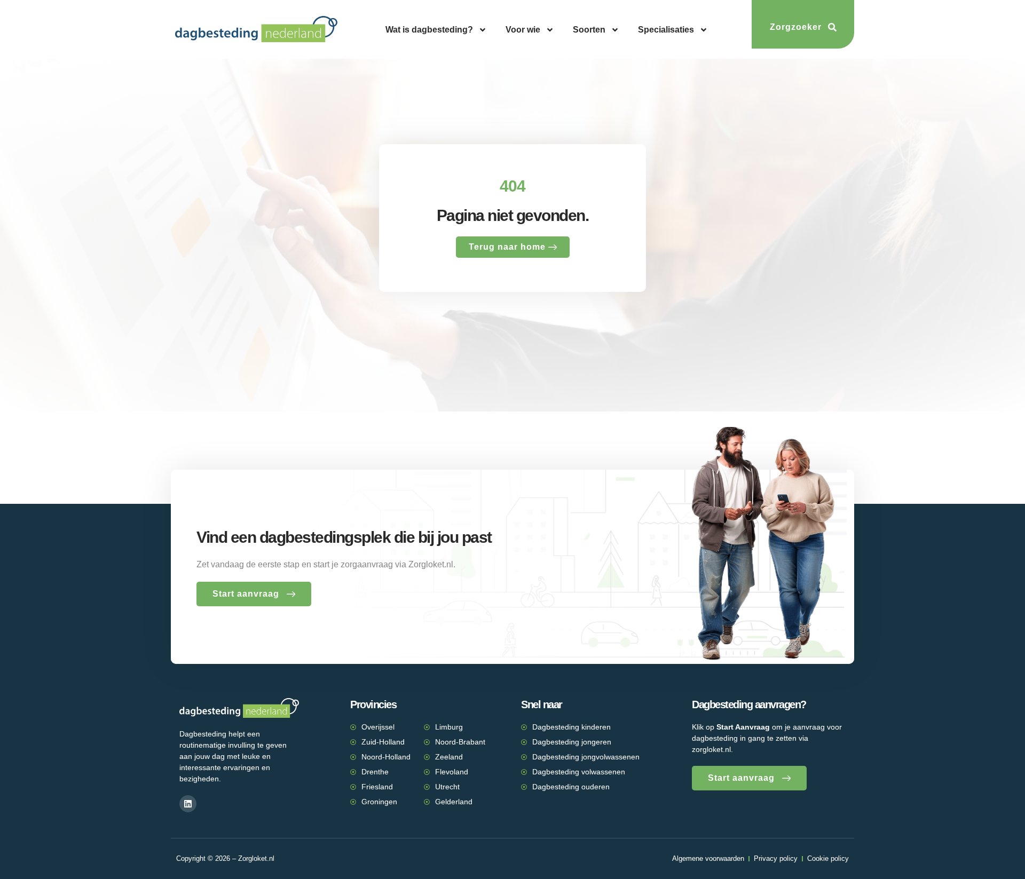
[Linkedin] (187, 803)
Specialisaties (666, 29)
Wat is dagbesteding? (429, 29)
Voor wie (523, 29)
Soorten (589, 29)
